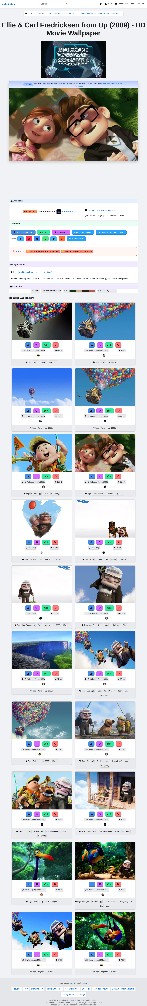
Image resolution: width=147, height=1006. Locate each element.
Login (132, 4)
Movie (44, 362)
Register (140, 4)
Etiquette (86, 989)
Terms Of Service (54, 989)
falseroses (67, 211)
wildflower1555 (112, 894)
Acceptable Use (72, 989)
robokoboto (49, 894)
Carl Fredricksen (26, 272)
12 (47, 608)
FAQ (26, 989)
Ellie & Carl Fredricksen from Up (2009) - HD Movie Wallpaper (95, 13)
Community (122, 4)
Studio (86, 278)
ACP (17, 251)
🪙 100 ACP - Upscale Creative (43, 251)
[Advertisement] (73, 179)
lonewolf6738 (112, 552)
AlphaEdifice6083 (49, 355)
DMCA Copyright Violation (123, 989)
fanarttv (49, 487)
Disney (23, 278)
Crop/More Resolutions (111, 232)
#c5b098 (79, 291)
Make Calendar (82, 232)
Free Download (24, 232)
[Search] (67, 4)
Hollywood (123, 278)
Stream (39, 278)
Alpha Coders (8, 4)
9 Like (44, 232)
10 (47, 411)
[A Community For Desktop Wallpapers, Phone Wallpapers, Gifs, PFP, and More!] (26, 13)
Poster (60, 278)
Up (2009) (47, 272)
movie (38, 272)
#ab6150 (92, 291)
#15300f (73, 291)
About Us (17, 989)
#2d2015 (85, 291)
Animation (113, 278)
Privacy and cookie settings (73, 995)
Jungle (54, 902)
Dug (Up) (90, 691)
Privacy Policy (37, 989)
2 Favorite (62, 232)
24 (47, 345)
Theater (78, 278)
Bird (132, 902)
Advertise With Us (101, 989)
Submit (110, 4)
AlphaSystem (49, 421)
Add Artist (30, 212)
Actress (47, 278)
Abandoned (49, 552)
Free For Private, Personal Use (101, 210)
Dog (106, 559)
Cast (92, 278)
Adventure (69, 278)
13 (110, 542)
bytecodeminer (49, 754)
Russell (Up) (101, 278)
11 (110, 411)
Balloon (31, 278)
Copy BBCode (76, 239)
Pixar (54, 278)
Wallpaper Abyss (38, 13)
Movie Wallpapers (57, 13)
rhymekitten (112, 684)
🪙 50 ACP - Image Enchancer (77, 251)
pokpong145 (112, 355)
